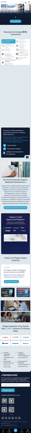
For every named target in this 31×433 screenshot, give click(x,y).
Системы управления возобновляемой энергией (23, 50)
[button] (2, 16)
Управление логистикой (8, 49)
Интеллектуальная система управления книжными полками (24, 54)
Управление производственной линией (9, 46)
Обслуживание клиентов (22, 361)
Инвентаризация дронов (23, 58)
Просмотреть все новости (11, 281)
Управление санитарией (22, 45)
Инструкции (7, 361)
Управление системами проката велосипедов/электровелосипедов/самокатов (10, 58)
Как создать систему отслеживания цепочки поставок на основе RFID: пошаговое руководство (15, 271)
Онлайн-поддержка (21, 353)
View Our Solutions (15, 21)
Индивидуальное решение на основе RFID (15, 207)
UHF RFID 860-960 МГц (13, 237)
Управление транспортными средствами (22, 41)
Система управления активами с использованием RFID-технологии (10, 62)
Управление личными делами (9, 54)
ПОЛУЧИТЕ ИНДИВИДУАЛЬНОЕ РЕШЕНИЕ (13, 111)
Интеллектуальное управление (9, 41)
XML (20, 421)
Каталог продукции (7, 353)
